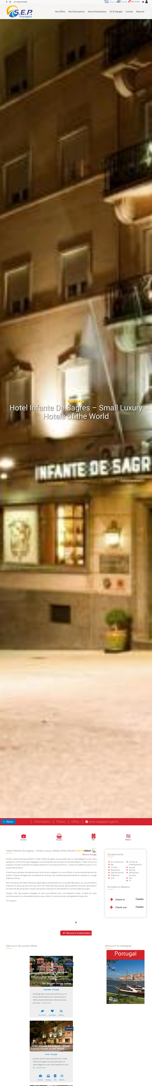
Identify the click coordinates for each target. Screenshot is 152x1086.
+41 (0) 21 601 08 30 (21, 1)
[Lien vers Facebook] (6, 2)
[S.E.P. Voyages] (19, 11)
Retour (9, 821)
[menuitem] (60, 11)
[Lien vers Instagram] (10, 2)
